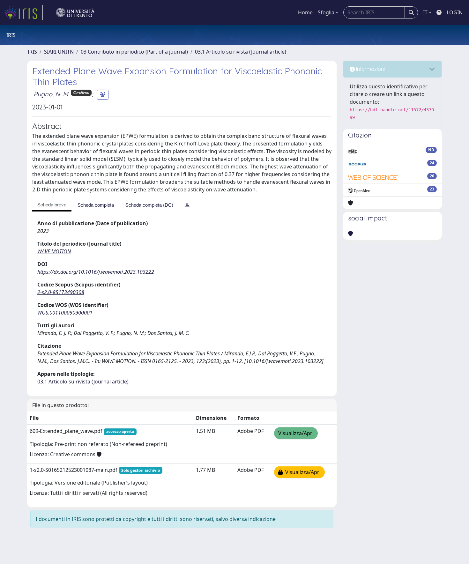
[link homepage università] (75, 12)
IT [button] (425, 12)
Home (305, 12)
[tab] (187, 204)
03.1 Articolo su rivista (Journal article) (240, 51)
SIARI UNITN (59, 51)
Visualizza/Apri (296, 433)
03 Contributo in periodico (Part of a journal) (134, 51)
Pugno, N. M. (52, 94)
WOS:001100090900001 (65, 312)
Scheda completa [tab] (96, 204)
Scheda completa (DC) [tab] (149, 204)
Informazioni (370, 69)
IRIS (32, 51)
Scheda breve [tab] (51, 204)
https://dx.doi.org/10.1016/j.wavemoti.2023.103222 (95, 271)
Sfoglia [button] (326, 12)
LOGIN (455, 12)
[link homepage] (23, 12)
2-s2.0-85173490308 (60, 292)
